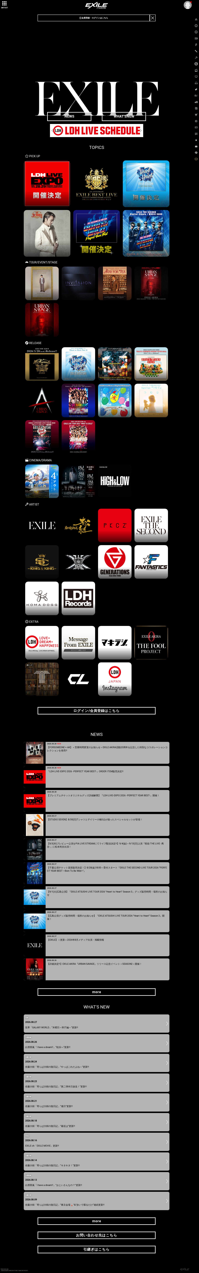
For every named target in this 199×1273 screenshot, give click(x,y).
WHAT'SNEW (124, 116)
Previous (53, 130)
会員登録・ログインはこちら (94, 18)
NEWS (69, 116)
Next (140, 130)
